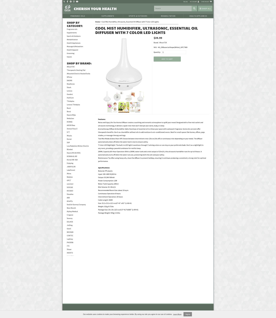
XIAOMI (69, 80)
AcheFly (70, 201)
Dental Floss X (72, 129)
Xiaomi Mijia (71, 115)
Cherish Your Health (95, 8)
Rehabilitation (168, 16)
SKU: (155, 47)
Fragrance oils (77, 16)
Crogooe (70, 215)
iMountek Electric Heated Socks (78, 73)
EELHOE (70, 222)
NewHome (71, 84)
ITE (68, 246)
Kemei (69, 139)
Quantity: (157, 52)
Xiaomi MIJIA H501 (74, 153)
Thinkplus (70, 101)
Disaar (69, 249)
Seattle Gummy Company (76, 204)
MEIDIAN (70, 232)
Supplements (108, 16)
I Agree (187, 314)
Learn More (177, 314)
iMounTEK (70, 67)
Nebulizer (70, 118)
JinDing (70, 225)
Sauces (69, 57)
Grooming (70, 53)
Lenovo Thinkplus (73, 104)
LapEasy (70, 239)
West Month (71, 208)
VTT (68, 132)
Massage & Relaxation (75, 46)
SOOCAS (70, 187)
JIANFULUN (71, 167)
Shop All (206, 8)
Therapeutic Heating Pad (76, 70)
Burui (69, 108)
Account (194, 2)
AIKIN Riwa (71, 125)
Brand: (156, 42)
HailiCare (70, 98)
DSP (68, 142)
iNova (69, 173)
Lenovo (69, 91)
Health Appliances (198, 16)
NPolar (69, 77)
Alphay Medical (72, 211)
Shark (69, 87)
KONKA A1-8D (72, 156)
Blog (186, 2)
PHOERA (70, 242)
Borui (69, 111)
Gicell (69, 229)
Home (97, 22)
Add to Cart (167, 59)
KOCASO (70, 191)
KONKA (69, 122)
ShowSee (70, 194)
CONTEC (70, 235)
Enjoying (70, 163)
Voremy (69, 218)
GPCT (69, 180)
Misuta (69, 136)
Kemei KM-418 (72, 160)
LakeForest (71, 170)
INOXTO (70, 253)
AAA (68, 198)
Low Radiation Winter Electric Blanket (78, 147)
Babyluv (70, 177)
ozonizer (70, 184)
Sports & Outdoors (138, 16)
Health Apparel (72, 50)
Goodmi (70, 94)
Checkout (205, 2)
